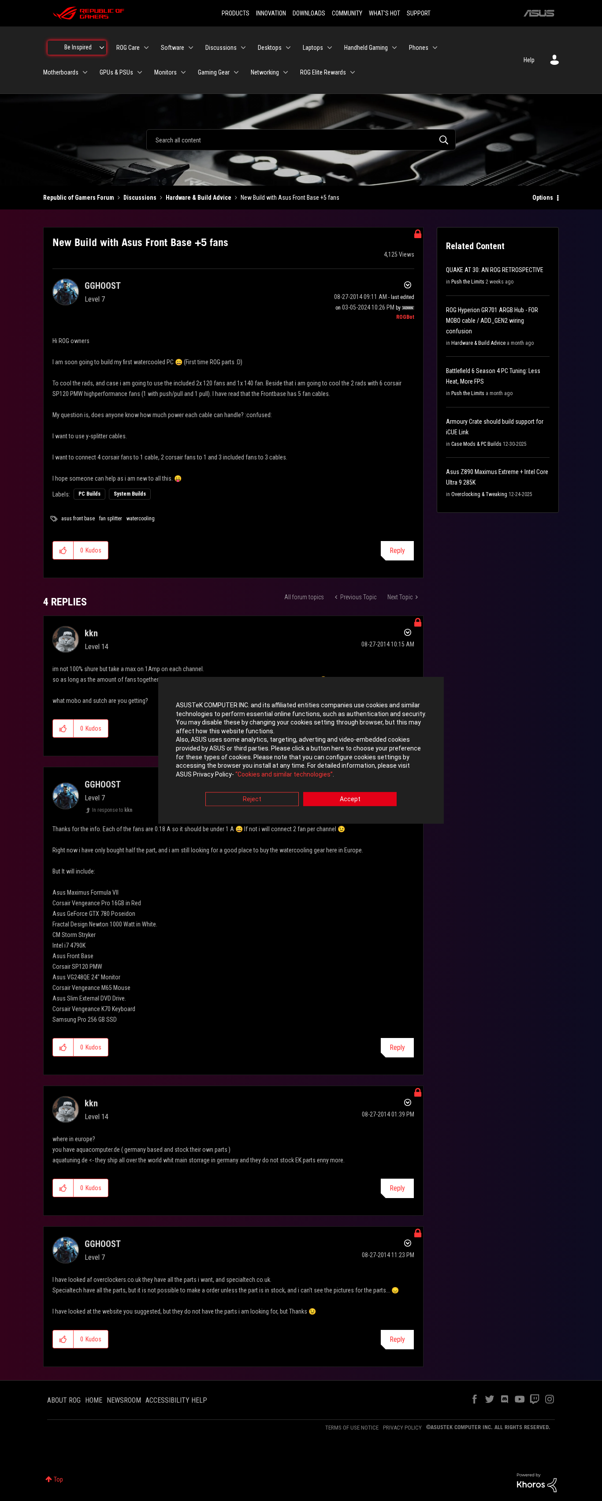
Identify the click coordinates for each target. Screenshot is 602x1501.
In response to (112, 810)
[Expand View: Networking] (285, 72)
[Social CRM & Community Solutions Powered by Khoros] (537, 1482)
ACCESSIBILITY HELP (176, 1400)
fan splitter (110, 518)
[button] (63, 550)
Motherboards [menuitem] (60, 72)
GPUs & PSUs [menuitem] (116, 72)
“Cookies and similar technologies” (284, 774)
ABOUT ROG (64, 1400)
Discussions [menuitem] (221, 47)
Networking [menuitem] (265, 72)
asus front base (78, 518)
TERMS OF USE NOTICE (352, 1427)
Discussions (139, 197)
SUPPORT (419, 13)
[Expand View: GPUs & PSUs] (139, 72)
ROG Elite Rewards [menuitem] (323, 72)
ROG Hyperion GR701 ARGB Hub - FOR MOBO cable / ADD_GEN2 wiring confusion (492, 320)
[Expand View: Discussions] (243, 47)
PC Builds (89, 494)
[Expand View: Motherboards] (85, 72)
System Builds (130, 494)
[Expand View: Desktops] (288, 47)
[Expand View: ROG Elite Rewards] (352, 72)
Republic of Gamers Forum (78, 197)
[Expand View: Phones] (435, 47)
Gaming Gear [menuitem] (214, 72)
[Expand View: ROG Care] (146, 47)
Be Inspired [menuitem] (78, 47)
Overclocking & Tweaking (479, 494)
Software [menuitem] (172, 47)
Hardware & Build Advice (198, 197)
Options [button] (542, 197)
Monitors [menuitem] (165, 72)
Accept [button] (350, 799)
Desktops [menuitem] (270, 47)
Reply (397, 550)
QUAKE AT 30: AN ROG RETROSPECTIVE (494, 269)
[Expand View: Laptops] (329, 47)
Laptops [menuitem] (313, 47)
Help (529, 59)
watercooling (140, 518)
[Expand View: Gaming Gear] (236, 72)
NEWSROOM (124, 1400)
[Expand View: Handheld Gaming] (394, 47)
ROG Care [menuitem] (128, 47)
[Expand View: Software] (190, 47)
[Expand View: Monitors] (183, 72)
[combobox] (301, 139)
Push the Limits (467, 282)
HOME (93, 1400)
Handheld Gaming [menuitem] (366, 47)
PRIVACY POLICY (402, 1427)
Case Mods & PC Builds (476, 444)
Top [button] (58, 1479)
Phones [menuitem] (418, 47)
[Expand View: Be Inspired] (101, 47)
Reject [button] (252, 799)
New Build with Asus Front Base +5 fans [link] (290, 197)
